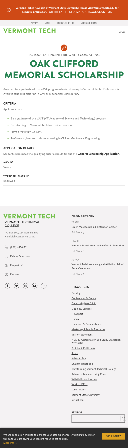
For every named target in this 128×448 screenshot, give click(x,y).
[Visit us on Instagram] (25, 286)
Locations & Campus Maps (86, 324)
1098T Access (79, 389)
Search (77, 412)
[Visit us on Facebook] (7, 286)
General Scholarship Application (98, 154)
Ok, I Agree (113, 436)
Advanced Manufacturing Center (90, 374)
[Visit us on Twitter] (16, 286)
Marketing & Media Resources (88, 329)
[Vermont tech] (29, 30)
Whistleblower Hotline (84, 379)
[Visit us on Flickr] (43, 286)
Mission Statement (82, 334)
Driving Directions (20, 256)
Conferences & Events (84, 298)
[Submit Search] (122, 418)
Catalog (76, 293)
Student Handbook (82, 363)
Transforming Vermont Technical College (94, 369)
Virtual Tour (78, 400)
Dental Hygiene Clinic (84, 303)
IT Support (77, 313)
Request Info (17, 265)
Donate (14, 274)
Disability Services (82, 308)
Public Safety (79, 358)
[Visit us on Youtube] (35, 286)
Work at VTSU (80, 384)
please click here (100, 11)
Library (75, 319)
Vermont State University (86, 394)
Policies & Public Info (83, 348)
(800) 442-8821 (19, 247)
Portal (75, 353)
